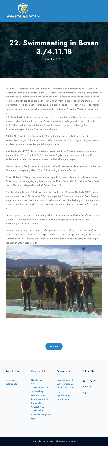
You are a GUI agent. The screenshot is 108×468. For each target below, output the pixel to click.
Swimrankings (37, 403)
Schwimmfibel (37, 410)
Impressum (10, 380)
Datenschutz (11, 383)
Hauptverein (36, 380)
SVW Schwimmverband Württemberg (39, 387)
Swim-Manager (64, 399)
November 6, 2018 (54, 59)
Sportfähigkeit (63, 395)
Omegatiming (37, 406)
